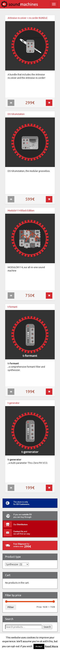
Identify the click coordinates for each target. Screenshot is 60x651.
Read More (51, 646)
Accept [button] (39, 646)
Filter (11, 607)
